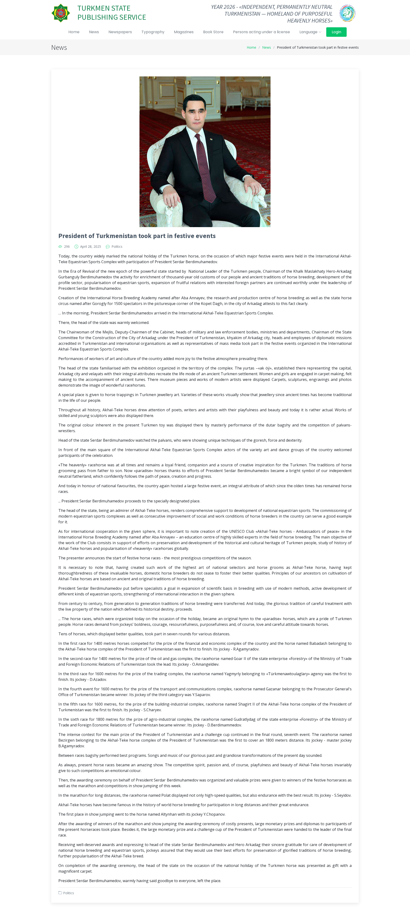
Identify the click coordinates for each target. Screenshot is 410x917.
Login (336, 32)
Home (73, 32)
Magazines (184, 32)
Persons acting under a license (261, 32)
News (94, 32)
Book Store (213, 32)
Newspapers (120, 32)
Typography (152, 32)
